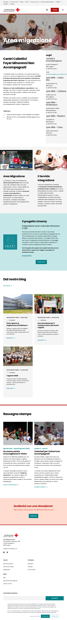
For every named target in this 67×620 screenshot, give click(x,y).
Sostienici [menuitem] (30, 563)
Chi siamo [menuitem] (5, 1)
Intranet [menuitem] (12, 4)
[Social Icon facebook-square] (4, 552)
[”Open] (63, 9)
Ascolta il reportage (10, 485)
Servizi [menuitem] (5, 560)
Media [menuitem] (58, 1)
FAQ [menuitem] (27, 1)
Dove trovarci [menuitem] (14, 1)
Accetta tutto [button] (45, 616)
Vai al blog (6, 286)
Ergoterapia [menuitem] (6, 569)
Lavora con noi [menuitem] (34, 1)
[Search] (47, 10)
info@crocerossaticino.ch (10, 548)
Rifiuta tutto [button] (55, 616)
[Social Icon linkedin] (7, 552)
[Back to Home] (11, 11)
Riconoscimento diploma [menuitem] (47, 1)
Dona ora (33, 516)
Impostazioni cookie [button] (35, 616)
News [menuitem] (22, 1)
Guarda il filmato (40, 487)
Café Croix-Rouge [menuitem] (8, 566)
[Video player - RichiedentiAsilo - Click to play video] (50, 160)
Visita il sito (41, 262)
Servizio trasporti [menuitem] (8, 563)
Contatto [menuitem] (5, 4)
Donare (54, 10)
